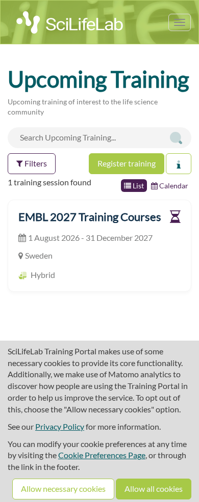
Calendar (173, 185)
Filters (35, 163)
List (137, 185)
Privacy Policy (59, 426)
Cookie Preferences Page (101, 455)
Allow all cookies (154, 488)
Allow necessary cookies (63, 488)
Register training (126, 163)
